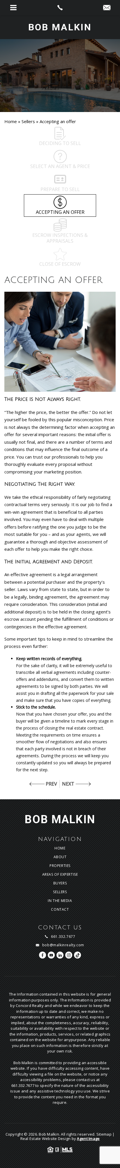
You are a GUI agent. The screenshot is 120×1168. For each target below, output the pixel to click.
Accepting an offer (60, 212)
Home (59, 848)
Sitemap (104, 1134)
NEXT (68, 784)
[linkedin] (60, 955)
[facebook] (42, 955)
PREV (51, 784)
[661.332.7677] (60, 7)
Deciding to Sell (60, 143)
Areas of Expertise (60, 874)
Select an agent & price (60, 166)
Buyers (60, 883)
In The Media (60, 901)
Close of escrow (60, 264)
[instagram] (68, 955)
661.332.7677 (63, 936)
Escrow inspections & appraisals (60, 238)
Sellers (60, 892)
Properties (60, 866)
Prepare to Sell (60, 189)
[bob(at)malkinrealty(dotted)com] (106, 7)
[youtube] (51, 955)
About (60, 857)
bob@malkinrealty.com (63, 945)
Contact (60, 909)
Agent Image (88, 1138)
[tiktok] (77, 955)
